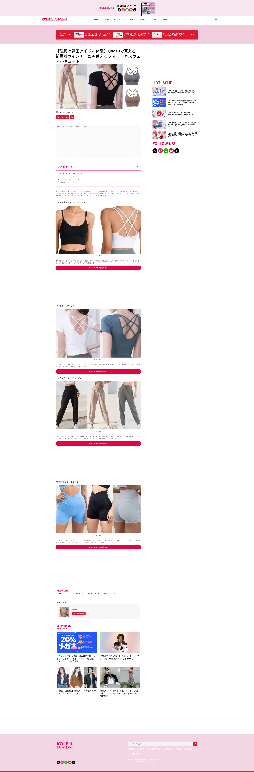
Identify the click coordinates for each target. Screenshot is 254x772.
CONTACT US (154, 760)
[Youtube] (131, 9)
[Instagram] (123, 9)
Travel (143, 19)
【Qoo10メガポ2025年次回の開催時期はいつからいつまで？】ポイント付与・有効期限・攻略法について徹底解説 (77, 658)
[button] (216, 19)
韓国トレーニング (93, 594)
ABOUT (130, 760)
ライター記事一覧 (79, 613)
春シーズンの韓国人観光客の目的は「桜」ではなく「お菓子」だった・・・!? (135, 35)
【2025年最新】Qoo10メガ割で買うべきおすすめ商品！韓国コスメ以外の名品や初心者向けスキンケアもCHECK (182, 124)
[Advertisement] (98, 143)
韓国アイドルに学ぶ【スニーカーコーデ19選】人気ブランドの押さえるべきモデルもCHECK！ (119, 693)
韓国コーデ (79, 594)
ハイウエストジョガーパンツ (69, 179)
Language (165, 19)
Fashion (132, 19)
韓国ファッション (109, 594)
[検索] (195, 744)
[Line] (127, 9)
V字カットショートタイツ (68, 182)
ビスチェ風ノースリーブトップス (71, 173)
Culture (153, 19)
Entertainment (119, 19)
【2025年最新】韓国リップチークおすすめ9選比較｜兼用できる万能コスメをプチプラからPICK (182, 134)
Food (106, 19)
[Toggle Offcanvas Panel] (38, 19)
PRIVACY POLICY (141, 760)
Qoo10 (101, 256)
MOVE (60, 594)
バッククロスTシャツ (67, 176)
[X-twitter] (154, 150)
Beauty (97, 19)
